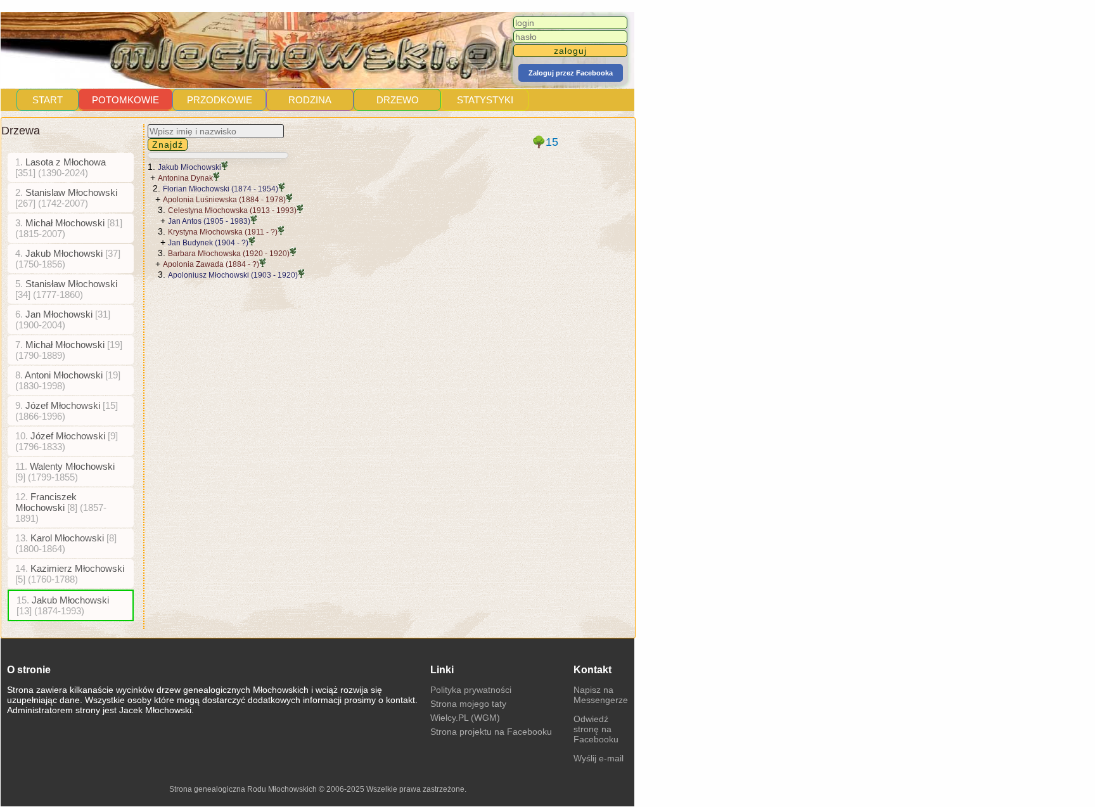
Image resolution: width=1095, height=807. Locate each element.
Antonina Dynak (185, 178)
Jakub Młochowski (67, 258)
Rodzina (309, 99)
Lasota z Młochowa (60, 167)
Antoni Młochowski (67, 380)
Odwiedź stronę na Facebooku (595, 729)
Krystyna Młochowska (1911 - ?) (223, 232)
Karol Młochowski (66, 543)
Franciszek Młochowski (60, 507)
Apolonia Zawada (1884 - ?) (211, 264)
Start (47, 99)
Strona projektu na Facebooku (491, 731)
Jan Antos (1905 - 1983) (209, 221)
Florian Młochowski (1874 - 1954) (220, 188)
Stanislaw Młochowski (66, 198)
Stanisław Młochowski (66, 289)
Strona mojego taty (468, 704)
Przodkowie (219, 99)
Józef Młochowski (66, 411)
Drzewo (397, 99)
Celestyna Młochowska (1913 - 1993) (232, 210)
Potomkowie (125, 99)
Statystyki (485, 99)
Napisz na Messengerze (600, 695)
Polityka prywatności (470, 690)
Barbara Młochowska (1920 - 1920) (229, 253)
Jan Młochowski (62, 319)
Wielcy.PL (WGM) (465, 718)
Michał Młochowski (68, 228)
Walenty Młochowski (65, 471)
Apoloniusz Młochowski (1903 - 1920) (233, 275)
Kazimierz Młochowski (69, 573)
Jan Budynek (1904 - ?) (208, 242)
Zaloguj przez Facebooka (570, 73)
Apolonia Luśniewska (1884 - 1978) (224, 199)
